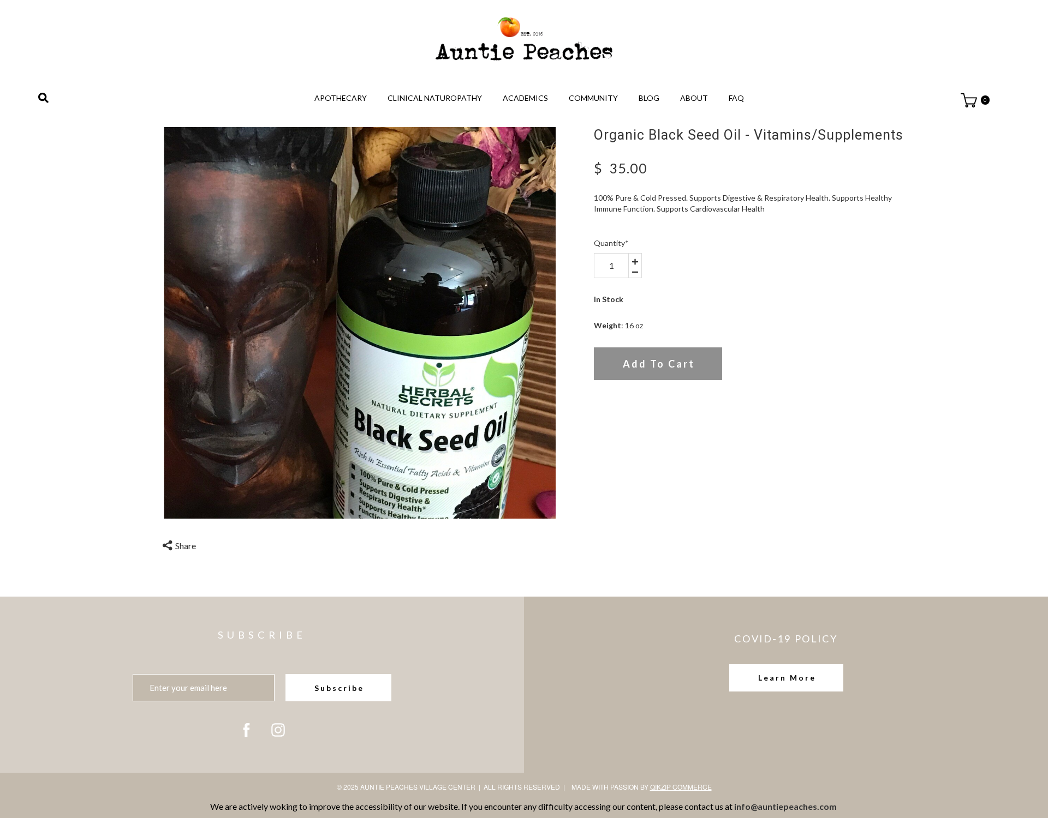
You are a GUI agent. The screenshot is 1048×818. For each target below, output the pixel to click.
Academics (525, 98)
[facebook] (246, 729)
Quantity (611, 243)
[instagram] (278, 729)
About (694, 98)
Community (593, 98)
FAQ (736, 98)
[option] (360, 323)
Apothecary (340, 98)
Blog (649, 98)
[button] (786, 677)
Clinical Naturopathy (435, 98)
